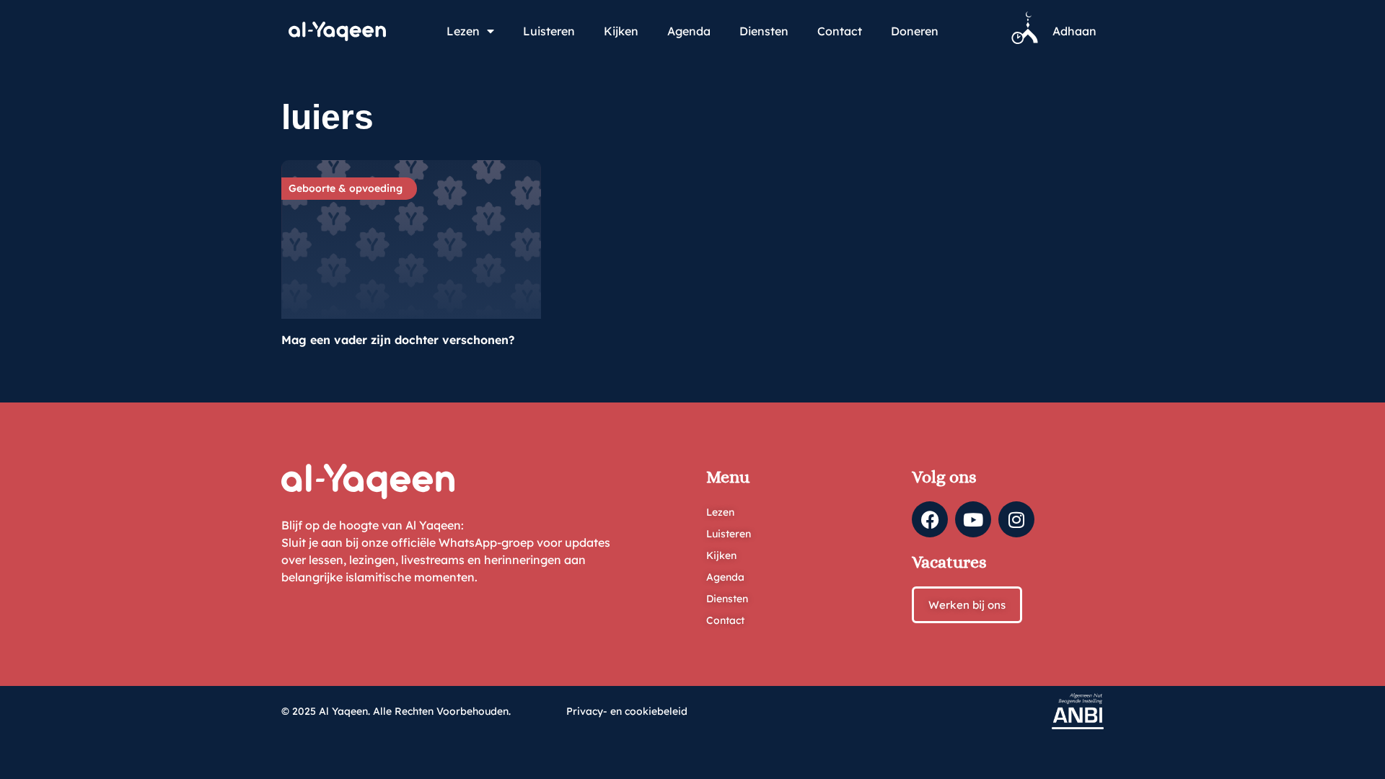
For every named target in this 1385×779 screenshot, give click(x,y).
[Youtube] (973, 519)
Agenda (689, 31)
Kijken (621, 31)
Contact (839, 31)
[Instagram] (1016, 519)
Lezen (463, 31)
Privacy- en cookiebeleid (626, 711)
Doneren (914, 31)
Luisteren (549, 31)
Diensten (763, 31)
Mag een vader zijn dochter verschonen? (397, 340)
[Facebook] (930, 519)
